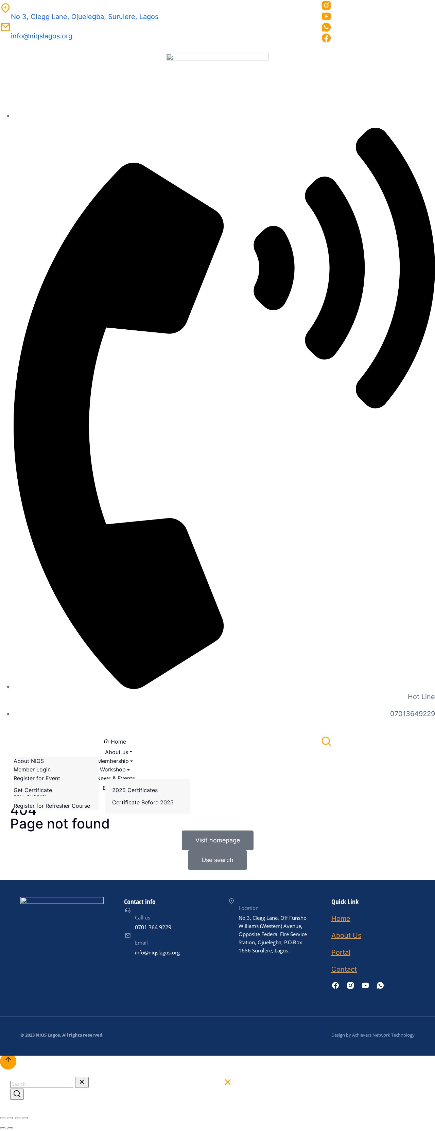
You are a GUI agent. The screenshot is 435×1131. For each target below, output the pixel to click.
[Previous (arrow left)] (2, 1128)
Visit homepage (217, 840)
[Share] (10, 1118)
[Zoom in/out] (25, 1118)
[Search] (17, 1094)
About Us (346, 935)
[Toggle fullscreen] (17, 1118)
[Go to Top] (8, 1061)
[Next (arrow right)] (10, 1128)
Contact (344, 969)
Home (340, 918)
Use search (217, 859)
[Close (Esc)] (2, 1118)
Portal (340, 952)
